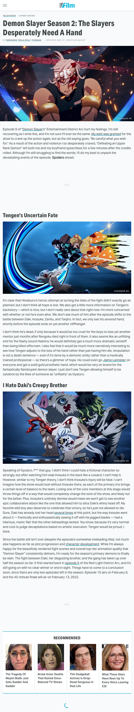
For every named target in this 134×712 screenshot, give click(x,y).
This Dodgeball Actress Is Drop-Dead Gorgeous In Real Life (81, 680)
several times (63, 513)
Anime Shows (27, 16)
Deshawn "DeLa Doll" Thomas (23, 40)
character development (82, 544)
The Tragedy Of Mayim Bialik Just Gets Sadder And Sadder (17, 680)
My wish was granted (106, 134)
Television (9, 16)
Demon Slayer (33, 129)
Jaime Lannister (114, 360)
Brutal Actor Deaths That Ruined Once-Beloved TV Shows (50, 678)
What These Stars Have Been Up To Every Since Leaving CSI (115, 680)
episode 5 (72, 563)
